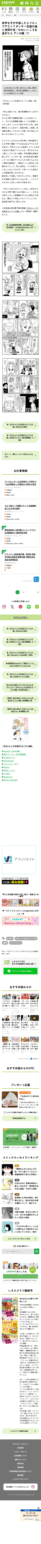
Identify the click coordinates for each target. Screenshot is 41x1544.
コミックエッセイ (15, 943)
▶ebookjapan (8, 760)
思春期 (5, 943)
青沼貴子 (10, 938)
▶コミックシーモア (10, 764)
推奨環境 (20, 1467)
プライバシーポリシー (20, 1444)
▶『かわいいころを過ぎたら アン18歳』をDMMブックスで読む (20, 675)
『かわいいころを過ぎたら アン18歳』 (17, 746)
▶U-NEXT (6, 773)
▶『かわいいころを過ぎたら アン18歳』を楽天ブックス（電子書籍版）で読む (19, 437)
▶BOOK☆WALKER (10, 780)
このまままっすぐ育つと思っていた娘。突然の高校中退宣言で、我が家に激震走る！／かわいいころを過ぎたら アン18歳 (20, 90)
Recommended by (24, 1059)
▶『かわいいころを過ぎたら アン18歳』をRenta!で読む (20, 425)
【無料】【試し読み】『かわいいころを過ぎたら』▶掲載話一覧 (19, 710)
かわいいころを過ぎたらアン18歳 (26, 938)
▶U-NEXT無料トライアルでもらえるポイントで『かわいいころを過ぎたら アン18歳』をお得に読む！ (19, 687)
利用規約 (20, 1448)
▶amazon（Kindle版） (11, 751)
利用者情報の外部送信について (20, 1471)
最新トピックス (20, 1459)
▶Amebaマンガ (8, 757)
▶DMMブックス (8, 770)
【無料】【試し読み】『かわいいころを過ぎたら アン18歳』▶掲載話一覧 (19, 699)
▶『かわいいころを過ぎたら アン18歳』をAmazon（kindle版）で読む (20, 653)
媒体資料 (20, 1475)
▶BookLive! (7, 776)
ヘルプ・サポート (20, 1452)
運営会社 (20, 1463)
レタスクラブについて (20, 1479)
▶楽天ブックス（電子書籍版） (14, 754)
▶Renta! (5, 767)
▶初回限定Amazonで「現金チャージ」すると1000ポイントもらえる (20, 664)
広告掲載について (20, 1455)
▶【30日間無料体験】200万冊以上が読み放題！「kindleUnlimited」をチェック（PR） (19, 227)
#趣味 (22, 38)
